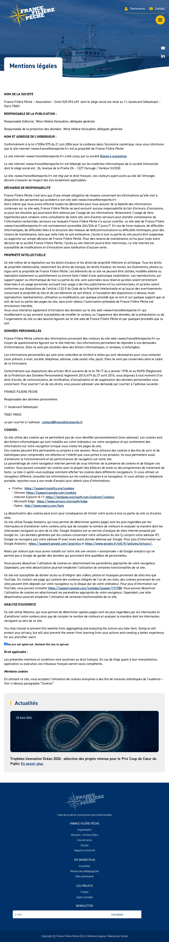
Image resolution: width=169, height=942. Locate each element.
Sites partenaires (84, 876)
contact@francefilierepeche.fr (62, 422)
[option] (84, 51)
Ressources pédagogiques (84, 871)
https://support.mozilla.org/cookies (49, 488)
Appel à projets (84, 897)
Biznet (124, 936)
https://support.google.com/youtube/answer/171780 (85, 588)
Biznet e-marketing (113, 156)
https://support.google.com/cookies (51, 492)
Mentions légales (96, 936)
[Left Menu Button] (160, 20)
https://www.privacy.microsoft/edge (62, 501)
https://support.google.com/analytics (55, 543)
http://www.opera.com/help (44, 505)
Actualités (84, 866)
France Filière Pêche (84, 824)
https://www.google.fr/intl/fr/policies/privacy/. (119, 543)
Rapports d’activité (84, 850)
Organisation (84, 829)
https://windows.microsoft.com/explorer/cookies (80, 497)
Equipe (84, 845)
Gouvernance (84, 840)
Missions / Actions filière (84, 835)
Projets (84, 892)
